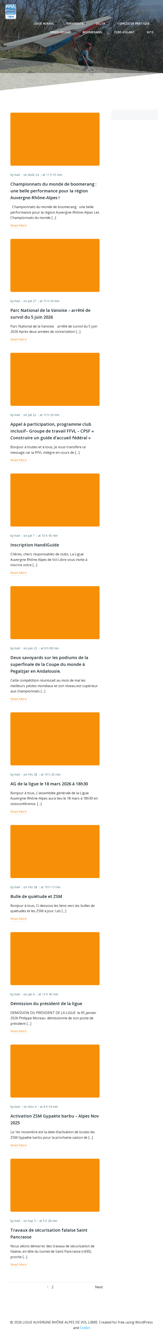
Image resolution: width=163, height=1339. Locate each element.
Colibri (85, 1327)
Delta (100, 23)
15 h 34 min (51, 301)
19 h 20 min (52, 774)
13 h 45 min (50, 994)
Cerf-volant (124, 32)
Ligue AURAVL (44, 23)
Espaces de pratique (133, 23)
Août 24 (33, 175)
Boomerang (92, 32)
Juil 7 (31, 536)
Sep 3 (32, 1221)
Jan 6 (31, 994)
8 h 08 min (51, 648)
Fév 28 (32, 774)
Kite (150, 32)
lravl (17, 175)
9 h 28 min (50, 1221)
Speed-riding (60, 32)
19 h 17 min (52, 887)
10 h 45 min (50, 536)
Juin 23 (32, 648)
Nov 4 (32, 1107)
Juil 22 (32, 415)
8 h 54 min (51, 1107)
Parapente (74, 23)
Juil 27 (32, 301)
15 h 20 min (51, 415)
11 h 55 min (54, 175)
